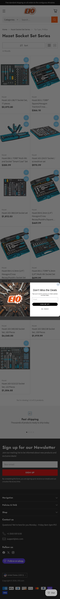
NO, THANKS (45, 308)
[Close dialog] (58, 284)
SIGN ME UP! (45, 304)
